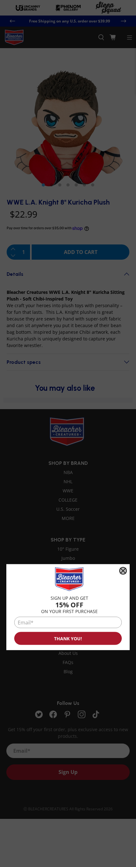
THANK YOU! (68, 639)
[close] (123, 570)
